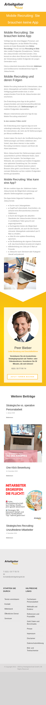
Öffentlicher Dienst (11, 614)
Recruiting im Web (32, 49)
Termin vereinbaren (11, 599)
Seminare (8, 618)
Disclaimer (31, 638)
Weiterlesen (9, 417)
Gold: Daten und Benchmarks (33, 622)
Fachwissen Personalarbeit (32, 600)
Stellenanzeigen (27, 107)
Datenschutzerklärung (34, 643)
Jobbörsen (38, 66)
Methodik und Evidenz (32, 608)
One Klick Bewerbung (18, 467)
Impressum (31, 633)
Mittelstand (8, 609)
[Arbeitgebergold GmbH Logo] (14, 3)
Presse (29, 629)
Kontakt (7, 604)
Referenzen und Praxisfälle (33, 615)
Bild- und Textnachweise (32, 649)
